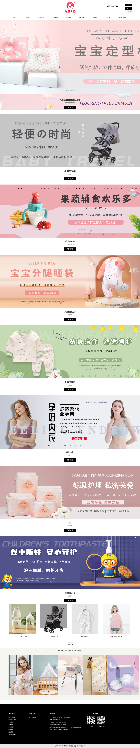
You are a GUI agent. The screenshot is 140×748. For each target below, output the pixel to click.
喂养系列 (95, 18)
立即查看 (70, 107)
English (128, 5)
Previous (3, 65)
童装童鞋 (68, 18)
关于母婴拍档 (122, 18)
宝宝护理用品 (41, 18)
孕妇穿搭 (55, 18)
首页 (14, 18)
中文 (128, 8)
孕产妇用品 (26, 18)
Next (136, 65)
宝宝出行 (108, 18)
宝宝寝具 (81, 18)
